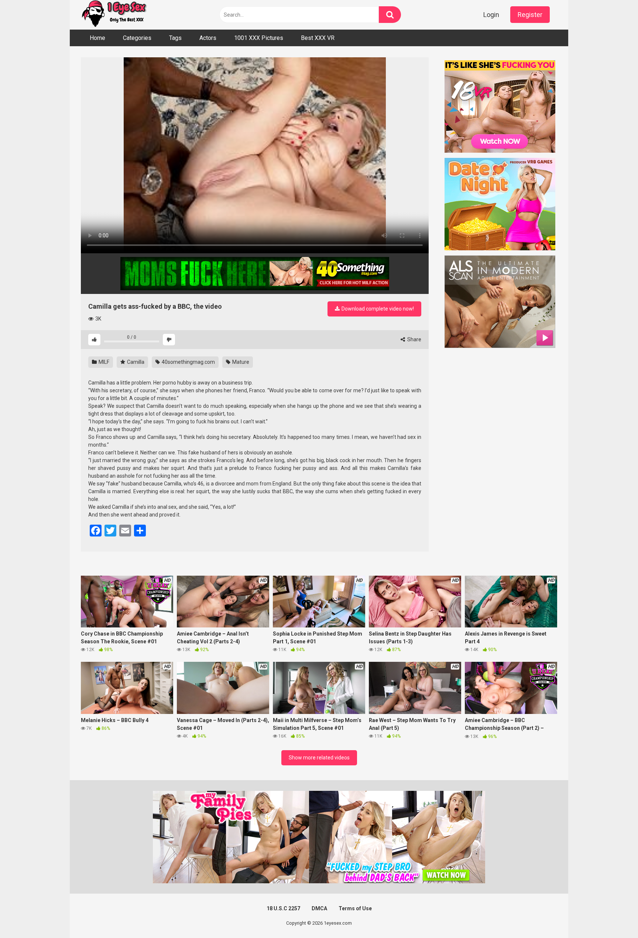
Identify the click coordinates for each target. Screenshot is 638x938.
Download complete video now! (377, 309)
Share (413, 339)
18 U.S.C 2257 (283, 908)
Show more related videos (319, 758)
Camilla (135, 362)
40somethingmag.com (188, 362)
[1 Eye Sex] (114, 14)
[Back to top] (613, 915)
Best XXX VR (318, 37)
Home (97, 37)
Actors (207, 37)
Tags (175, 37)
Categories (137, 37)
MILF (103, 362)
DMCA (319, 908)
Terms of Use (355, 908)
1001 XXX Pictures (258, 37)
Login (491, 14)
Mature (240, 362)
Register (530, 14)
